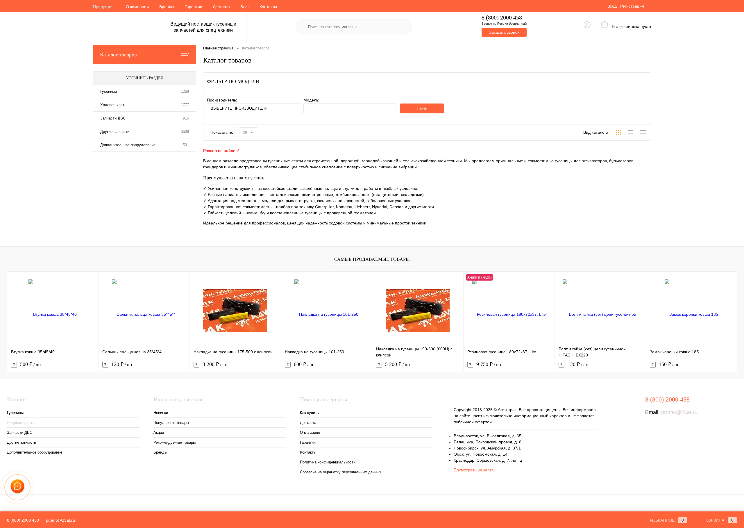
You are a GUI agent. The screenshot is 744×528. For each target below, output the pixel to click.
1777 (185, 105)
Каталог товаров (118, 55)
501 (186, 145)
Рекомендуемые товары (174, 442)
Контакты (268, 6)
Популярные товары (171, 422)
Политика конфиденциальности (327, 462)
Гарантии (193, 6)
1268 (185, 91)
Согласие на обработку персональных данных (340, 472)
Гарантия (308, 442)
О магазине (310, 432)
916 (186, 118)
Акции (158, 432)
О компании (137, 6)
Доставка (221, 6)
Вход (612, 6)
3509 (185, 131)
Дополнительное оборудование (127, 145)
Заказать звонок (504, 32)
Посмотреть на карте (474, 470)
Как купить (309, 413)
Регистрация (632, 6)
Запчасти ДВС (113, 118)
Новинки (160, 413)
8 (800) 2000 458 (502, 18)
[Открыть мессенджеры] (17, 487)
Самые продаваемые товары (372, 259)
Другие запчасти (114, 131)
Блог (244, 6)
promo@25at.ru (679, 412)
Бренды (166, 6)
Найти (422, 108)
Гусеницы (108, 91)
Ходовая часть (113, 105)
